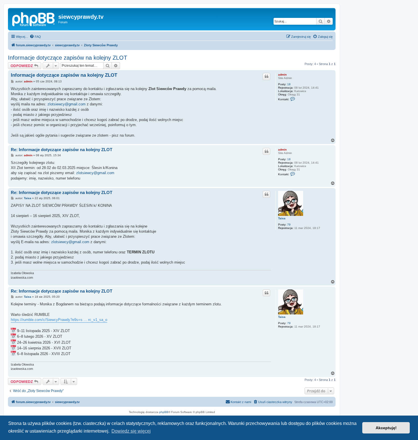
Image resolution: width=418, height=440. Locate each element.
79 (289, 224)
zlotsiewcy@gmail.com (66, 104)
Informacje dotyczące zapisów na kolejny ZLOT (67, 58)
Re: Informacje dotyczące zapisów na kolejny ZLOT (61, 149)
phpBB (163, 412)
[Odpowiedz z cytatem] (266, 76)
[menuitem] (35, 36)
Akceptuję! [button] (386, 428)
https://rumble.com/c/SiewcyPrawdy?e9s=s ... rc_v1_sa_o (59, 320)
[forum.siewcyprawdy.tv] (33, 18)
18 (289, 84)
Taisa (281, 218)
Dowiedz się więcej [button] (131, 431)
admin (282, 74)
